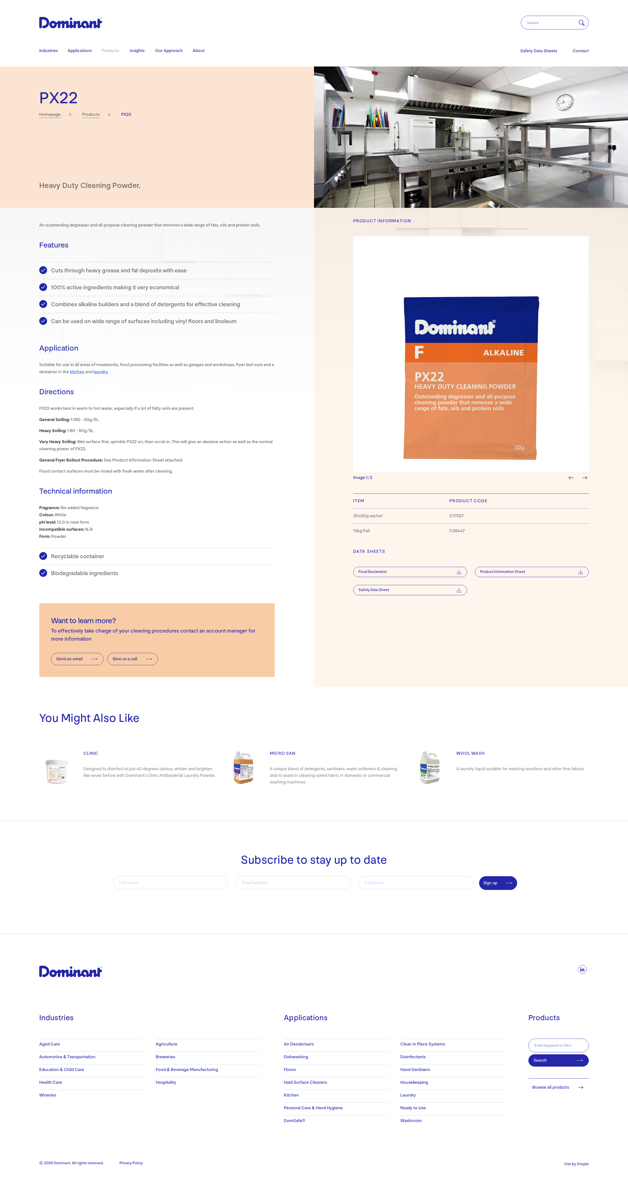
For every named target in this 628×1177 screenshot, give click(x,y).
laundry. (100, 371)
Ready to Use (413, 1108)
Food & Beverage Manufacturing (187, 1069)
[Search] (579, 23)
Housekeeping (414, 1082)
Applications (80, 50)
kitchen (77, 371)
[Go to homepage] (70, 22)
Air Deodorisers (299, 1044)
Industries (48, 50)
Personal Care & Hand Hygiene (313, 1108)
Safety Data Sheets (538, 50)
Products (110, 50)
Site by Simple (576, 1164)
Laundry (408, 1095)
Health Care (50, 1082)
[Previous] (573, 477)
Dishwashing (296, 1056)
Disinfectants (413, 1056)
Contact (581, 50)
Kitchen (291, 1095)
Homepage (50, 114)
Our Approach (169, 50)
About (199, 50)
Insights (137, 50)
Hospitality (166, 1082)
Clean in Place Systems (422, 1044)
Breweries (165, 1056)
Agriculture (166, 1044)
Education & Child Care (61, 1069)
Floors (290, 1069)
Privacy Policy (131, 1163)
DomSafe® (294, 1120)
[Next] (586, 477)
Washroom (411, 1120)
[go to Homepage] (64, 971)
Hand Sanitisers (415, 1069)
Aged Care (49, 1044)
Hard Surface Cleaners (305, 1082)
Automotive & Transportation (67, 1056)
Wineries (47, 1095)
